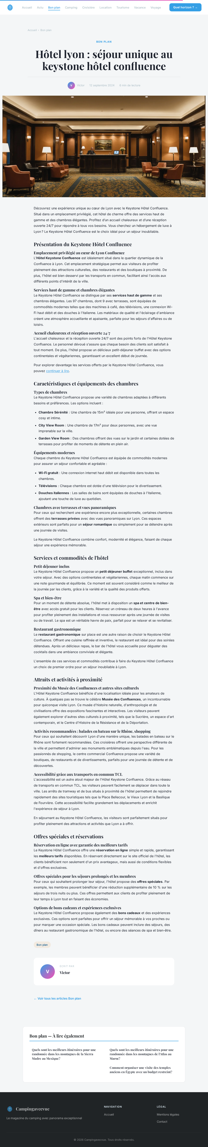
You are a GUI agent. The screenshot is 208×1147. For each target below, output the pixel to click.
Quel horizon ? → (185, 7)
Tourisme (122, 7)
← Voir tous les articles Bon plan (57, 998)
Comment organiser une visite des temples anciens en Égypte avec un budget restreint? (141, 1070)
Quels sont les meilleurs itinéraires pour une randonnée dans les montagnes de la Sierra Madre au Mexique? (64, 1054)
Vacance (140, 7)
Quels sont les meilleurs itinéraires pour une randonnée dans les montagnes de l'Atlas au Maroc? (142, 1054)
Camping (71, 7)
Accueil (27, 7)
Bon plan (54, 7)
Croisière (88, 7)
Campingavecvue (32, 1108)
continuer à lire (57, 371)
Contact (162, 1121)
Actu (40, 7)
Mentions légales (168, 1114)
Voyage (156, 7)
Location (106, 7)
